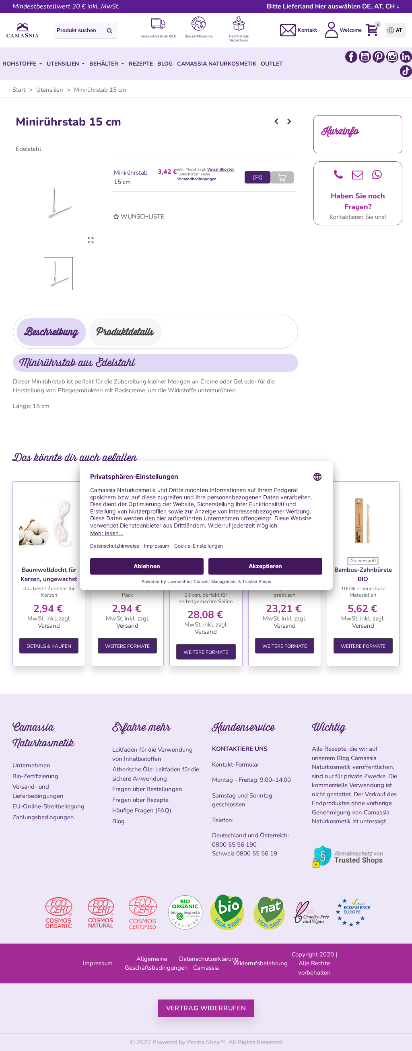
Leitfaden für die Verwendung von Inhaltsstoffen (152, 754)
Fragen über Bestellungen (147, 789)
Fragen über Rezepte (140, 800)
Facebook (351, 57)
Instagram (392, 57)
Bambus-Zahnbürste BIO (363, 574)
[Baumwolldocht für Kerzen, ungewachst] (48, 522)
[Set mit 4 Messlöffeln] (289, 121)
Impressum (98, 963)
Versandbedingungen (196, 179)
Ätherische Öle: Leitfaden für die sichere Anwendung (155, 774)
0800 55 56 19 (256, 853)
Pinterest (379, 57)
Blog (118, 821)
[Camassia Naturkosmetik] (22, 30)
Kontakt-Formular (235, 764)
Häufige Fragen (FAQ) (141, 810)
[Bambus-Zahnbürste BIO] (363, 522)
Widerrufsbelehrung (260, 963)
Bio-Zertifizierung (35, 776)
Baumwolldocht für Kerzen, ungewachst (49, 574)
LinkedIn (406, 57)
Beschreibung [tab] (51, 332)
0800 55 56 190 (234, 845)
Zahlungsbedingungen (43, 817)
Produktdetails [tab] (125, 332)
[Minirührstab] (90, 241)
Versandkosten (221, 169)
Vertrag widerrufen (206, 1008)
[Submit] (110, 30)
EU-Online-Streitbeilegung (48, 806)
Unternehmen (31, 765)
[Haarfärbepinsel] (276, 121)
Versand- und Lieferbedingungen (38, 791)
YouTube (365, 57)
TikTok (406, 71)
